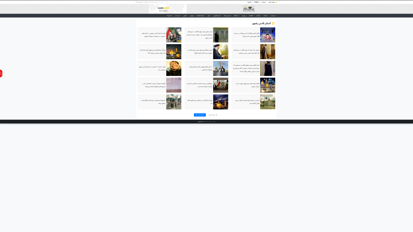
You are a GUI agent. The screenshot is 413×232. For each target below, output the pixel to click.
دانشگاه (236, 15)
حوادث (258, 15)
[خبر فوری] (1, 73)
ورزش (244, 15)
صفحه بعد (201, 115)
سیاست (273, 15)
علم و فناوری (217, 15)
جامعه (265, 15)
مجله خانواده (200, 15)
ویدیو (191, 15)
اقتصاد (251, 15)
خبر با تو (177, 15)
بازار (209, 15)
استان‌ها (169, 15)
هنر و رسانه (227, 15)
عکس (185, 15)
